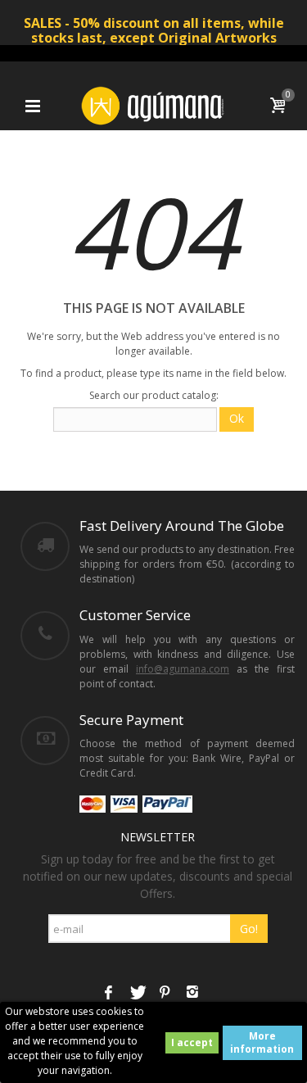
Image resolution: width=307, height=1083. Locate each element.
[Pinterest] (164, 993)
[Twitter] (136, 993)
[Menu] (33, 105)
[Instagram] (192, 993)
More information (262, 1042)
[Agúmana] (154, 104)
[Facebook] (109, 993)
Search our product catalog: (154, 395)
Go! (249, 928)
